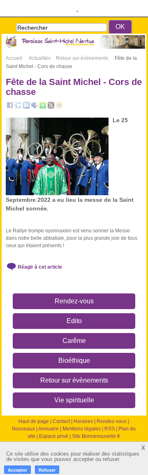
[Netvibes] (42, 107)
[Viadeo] (59, 107)
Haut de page (33, 421)
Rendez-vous (74, 301)
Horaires (83, 421)
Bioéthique (74, 360)
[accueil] (74, 47)
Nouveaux (23, 429)
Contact (61, 421)
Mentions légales (81, 429)
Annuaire (48, 429)
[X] (51, 107)
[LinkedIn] (26, 107)
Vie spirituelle (74, 400)
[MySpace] (34, 107)
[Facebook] (10, 107)
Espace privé (53, 436)
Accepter (17, 470)
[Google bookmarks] (18, 107)
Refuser (47, 470)
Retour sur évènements (74, 380)
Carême (74, 340)
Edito (74, 320)
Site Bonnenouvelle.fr (96, 436)
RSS (109, 429)
